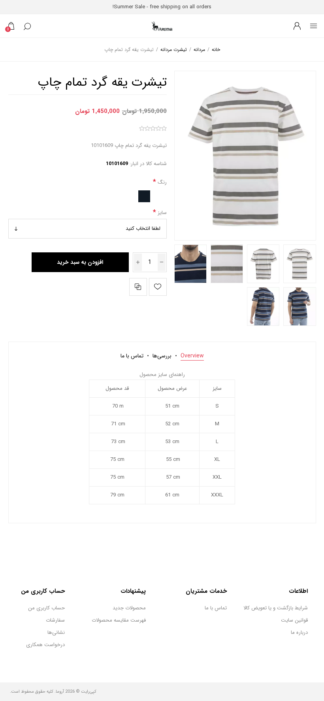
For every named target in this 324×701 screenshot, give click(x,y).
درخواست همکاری (45, 645)
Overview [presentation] (192, 355)
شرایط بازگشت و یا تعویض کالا (275, 608)
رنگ (161, 182)
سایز (161, 213)
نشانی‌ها (56, 632)
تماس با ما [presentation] (132, 355)
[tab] (192, 355)
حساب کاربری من (46, 608)
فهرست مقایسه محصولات (119, 620)
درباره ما (299, 632)
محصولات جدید (129, 608)
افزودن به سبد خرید (80, 262)
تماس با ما (216, 608)
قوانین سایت (294, 620)
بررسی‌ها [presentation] (162, 355)
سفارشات (55, 620)
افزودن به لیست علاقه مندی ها (158, 287)
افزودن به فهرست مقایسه (138, 287)
